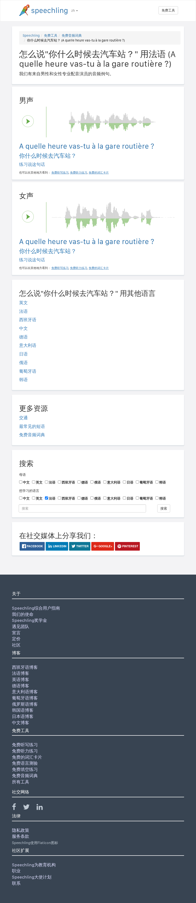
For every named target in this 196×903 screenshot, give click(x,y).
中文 (23, 328)
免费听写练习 (25, 744)
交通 (23, 417)
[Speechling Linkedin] (43, 807)
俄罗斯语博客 (25, 704)
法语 (23, 311)
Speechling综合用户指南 (36, 608)
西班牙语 (27, 319)
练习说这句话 (32, 164)
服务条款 (20, 836)
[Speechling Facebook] (17, 807)
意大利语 (27, 345)
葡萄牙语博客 (25, 697)
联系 (16, 883)
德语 (23, 336)
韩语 (23, 379)
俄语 (23, 362)
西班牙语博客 (25, 667)
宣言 (16, 632)
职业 (16, 870)
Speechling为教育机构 (34, 864)
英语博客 (20, 679)
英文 (23, 302)
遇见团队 (20, 626)
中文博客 (20, 722)
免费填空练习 (25, 769)
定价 (16, 638)
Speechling (31, 35)
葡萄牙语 (27, 371)
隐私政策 (20, 830)
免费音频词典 (72, 35)
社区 (16, 644)
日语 (23, 353)
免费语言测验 (25, 763)
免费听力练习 (25, 750)
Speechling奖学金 (29, 620)
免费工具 (168, 10)
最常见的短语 (32, 426)
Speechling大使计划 (31, 877)
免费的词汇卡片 (27, 757)
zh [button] (73, 10)
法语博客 (20, 673)
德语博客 (20, 685)
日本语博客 (22, 716)
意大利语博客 (25, 691)
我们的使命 (22, 614)
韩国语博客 (22, 710)
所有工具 (20, 781)
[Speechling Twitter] (29, 807)
